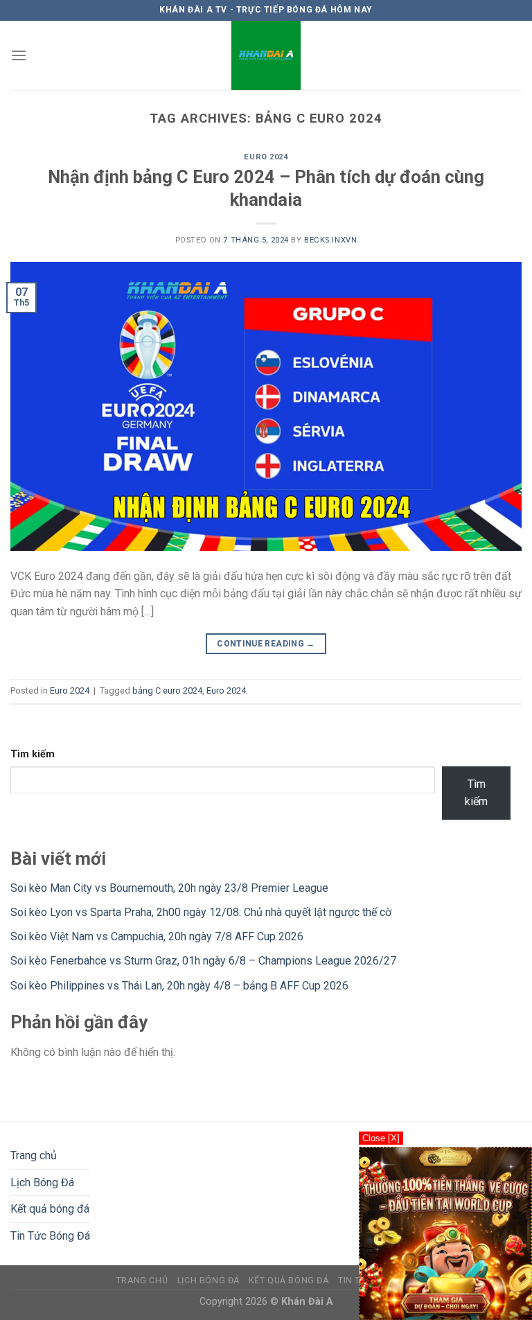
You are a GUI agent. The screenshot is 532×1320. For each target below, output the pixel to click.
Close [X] (381, 1138)
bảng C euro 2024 (167, 690)
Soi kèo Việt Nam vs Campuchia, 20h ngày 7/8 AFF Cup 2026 (156, 936)
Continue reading (266, 644)
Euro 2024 (265, 156)
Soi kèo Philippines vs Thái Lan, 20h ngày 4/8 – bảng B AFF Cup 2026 (179, 985)
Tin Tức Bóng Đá (50, 1235)
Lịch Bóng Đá (42, 1182)
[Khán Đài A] (266, 55)
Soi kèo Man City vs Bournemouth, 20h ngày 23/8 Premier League (169, 888)
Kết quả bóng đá (49, 1208)
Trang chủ (33, 1155)
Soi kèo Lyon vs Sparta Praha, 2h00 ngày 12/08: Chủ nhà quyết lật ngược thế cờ (200, 912)
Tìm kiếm (32, 754)
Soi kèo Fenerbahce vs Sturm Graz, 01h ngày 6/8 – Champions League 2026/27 (203, 960)
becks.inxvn (330, 240)
